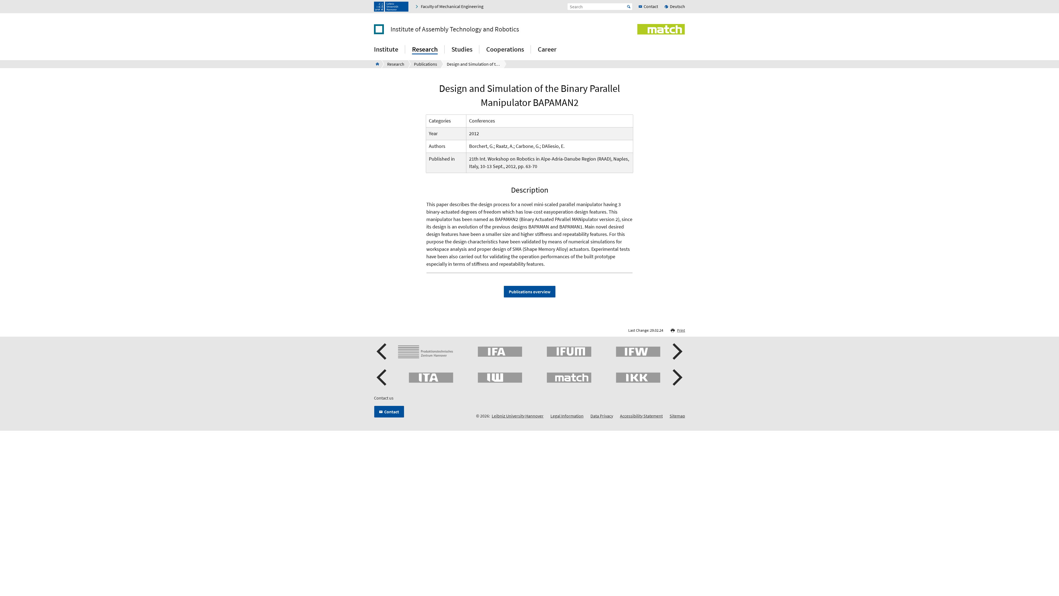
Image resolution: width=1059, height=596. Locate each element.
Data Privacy (601, 416)
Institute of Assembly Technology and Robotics (455, 29)
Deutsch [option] (677, 6)
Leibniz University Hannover (518, 416)
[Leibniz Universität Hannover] (391, 7)
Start (628, 6)
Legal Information (567, 416)
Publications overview (529, 291)
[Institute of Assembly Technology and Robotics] (376, 64)
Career (547, 49)
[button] (382, 351)
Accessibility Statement (641, 416)
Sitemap (677, 416)
